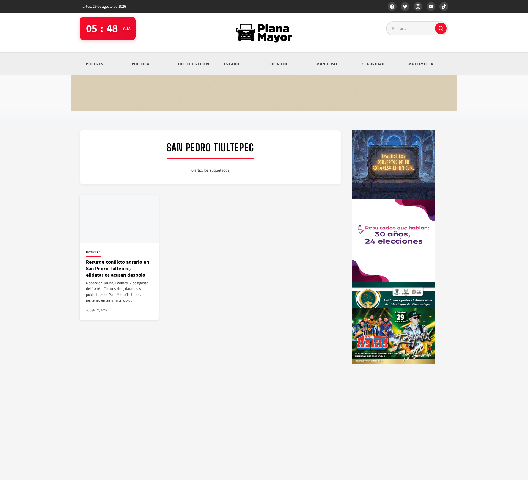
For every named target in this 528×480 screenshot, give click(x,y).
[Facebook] (392, 6)
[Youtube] (431, 6)
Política (141, 64)
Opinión (278, 64)
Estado (232, 64)
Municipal (327, 64)
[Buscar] (441, 28)
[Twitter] (405, 6)
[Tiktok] (443, 6)
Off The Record (194, 64)
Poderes (94, 64)
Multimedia (420, 64)
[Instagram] (418, 6)
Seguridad (373, 64)
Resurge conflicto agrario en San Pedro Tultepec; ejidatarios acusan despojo (117, 268)
